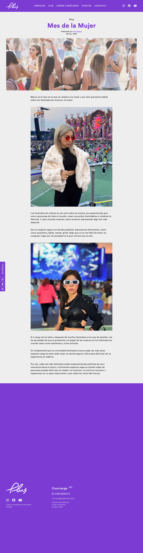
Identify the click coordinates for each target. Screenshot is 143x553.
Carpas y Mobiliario (68, 6)
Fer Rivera (77, 31)
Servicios (40, 6)
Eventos (86, 6)
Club (50, 6)
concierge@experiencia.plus (63, 498)
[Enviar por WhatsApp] (2, 279)
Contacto (100, 6)
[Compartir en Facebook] (2, 284)
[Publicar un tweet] (2, 289)
